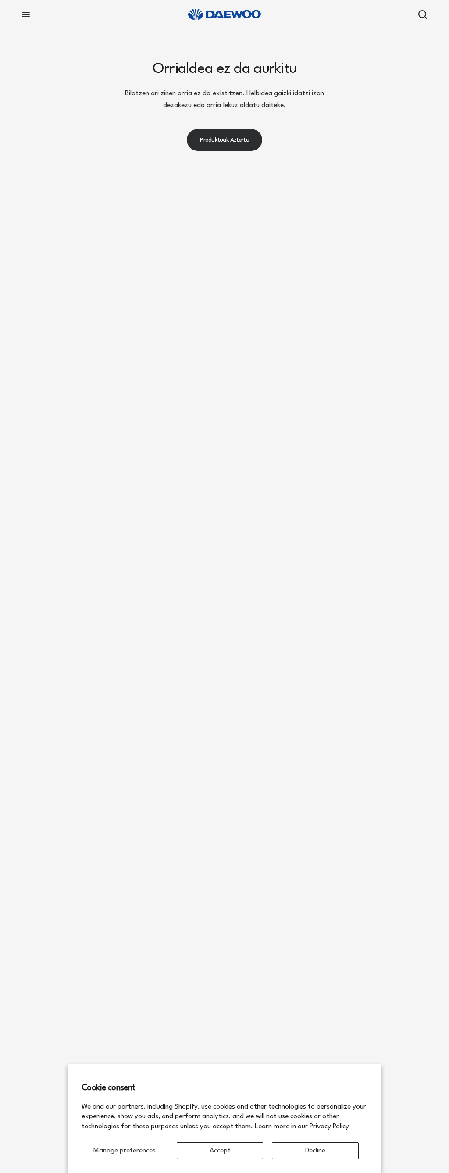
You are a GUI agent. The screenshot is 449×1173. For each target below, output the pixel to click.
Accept (220, 1150)
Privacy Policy (329, 1126)
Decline (315, 1150)
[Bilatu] (420, 14)
